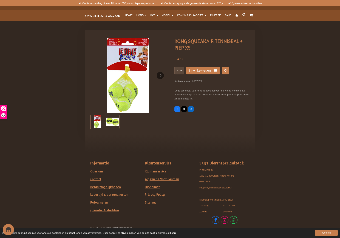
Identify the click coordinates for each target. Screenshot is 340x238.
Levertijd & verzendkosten (109, 194)
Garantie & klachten (104, 210)
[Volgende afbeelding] (160, 75)
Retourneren (99, 202)
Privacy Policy (155, 194)
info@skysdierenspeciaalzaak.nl (216, 187)
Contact (95, 179)
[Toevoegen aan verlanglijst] (226, 71)
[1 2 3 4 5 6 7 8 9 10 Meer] (179, 71)
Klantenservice (155, 171)
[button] (97, 122)
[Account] (236, 15)
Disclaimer (152, 187)
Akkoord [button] (326, 233)
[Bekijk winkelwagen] (251, 15)
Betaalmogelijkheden (105, 187)
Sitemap (151, 202)
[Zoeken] (244, 15)
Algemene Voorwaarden (162, 179)
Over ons (96, 171)
